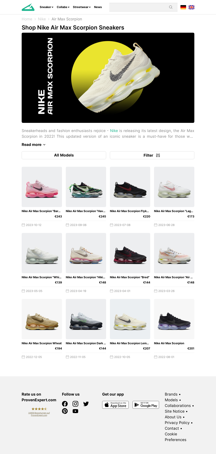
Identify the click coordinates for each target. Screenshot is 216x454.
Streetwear (80, 7)
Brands (171, 394)
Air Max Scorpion (67, 19)
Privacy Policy (177, 422)
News (98, 7)
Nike (42, 19)
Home (27, 19)
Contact (172, 428)
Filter (148, 155)
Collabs (62, 7)
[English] (191, 7)
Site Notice (175, 411)
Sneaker (45, 7)
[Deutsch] (183, 7)
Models (171, 400)
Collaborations (178, 405)
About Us (173, 417)
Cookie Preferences (175, 437)
